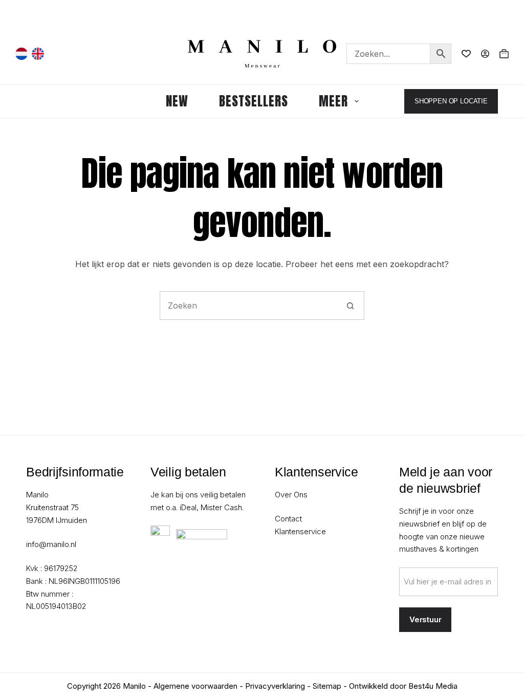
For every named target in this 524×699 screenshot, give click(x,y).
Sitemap (327, 686)
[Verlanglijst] (466, 53)
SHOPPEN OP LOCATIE (451, 101)
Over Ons (291, 494)
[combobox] (248, 305)
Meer (333, 101)
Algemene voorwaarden (195, 686)
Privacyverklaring (275, 686)
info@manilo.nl (51, 544)
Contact (288, 518)
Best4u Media (432, 686)
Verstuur (425, 619)
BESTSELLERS (253, 101)
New (177, 101)
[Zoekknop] (350, 305)
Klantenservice (300, 531)
